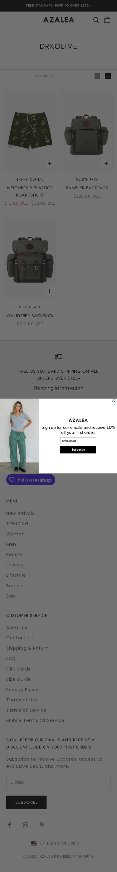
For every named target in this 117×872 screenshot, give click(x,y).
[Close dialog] (114, 401)
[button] (78, 420)
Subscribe (78, 449)
